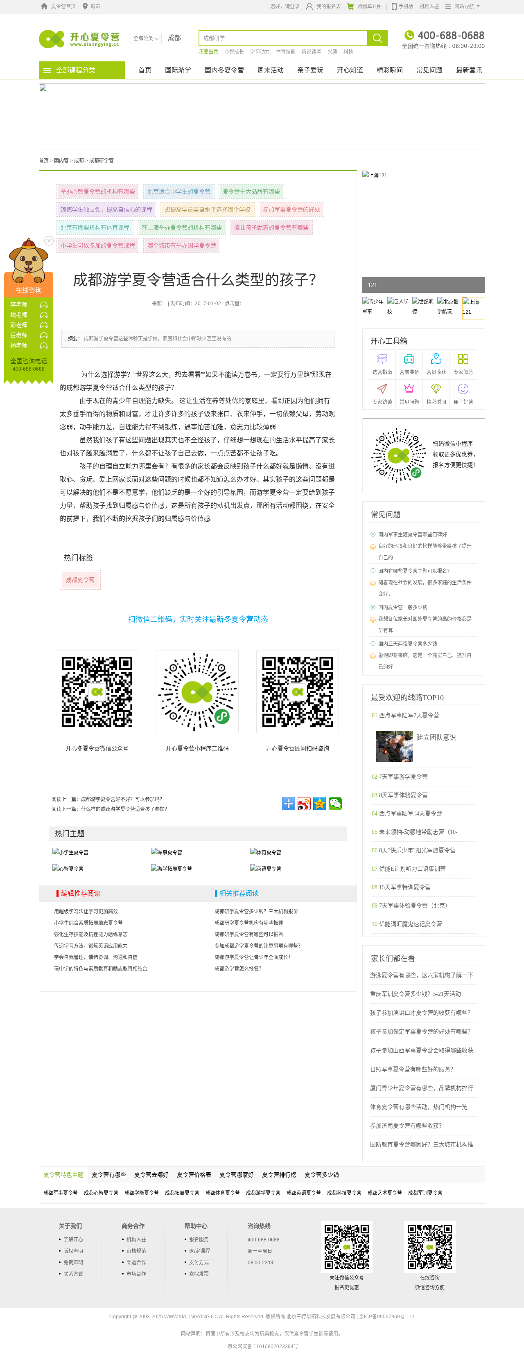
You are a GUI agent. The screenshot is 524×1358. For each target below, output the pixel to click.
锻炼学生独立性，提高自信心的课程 (106, 209)
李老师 (18, 304)
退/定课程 (199, 1251)
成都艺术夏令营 (385, 1193)
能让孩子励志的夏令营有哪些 (271, 227)
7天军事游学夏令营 (403, 777)
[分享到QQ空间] (319, 803)
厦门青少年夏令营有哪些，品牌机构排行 (421, 1088)
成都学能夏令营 (141, 1193)
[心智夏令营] (68, 869)
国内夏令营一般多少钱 (402, 607)
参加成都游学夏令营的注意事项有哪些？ (259, 946)
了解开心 (73, 1240)
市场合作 (136, 1274)
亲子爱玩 (310, 70)
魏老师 (18, 314)
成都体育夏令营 (223, 1193)
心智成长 (234, 52)
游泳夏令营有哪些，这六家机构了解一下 (421, 975)
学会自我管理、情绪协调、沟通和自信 (96, 957)
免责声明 (73, 1263)
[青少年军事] (377, 175)
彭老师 (18, 325)
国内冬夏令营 (224, 70)
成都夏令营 (80, 580)
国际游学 (178, 70)
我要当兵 (208, 52)
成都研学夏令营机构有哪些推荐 (249, 923)
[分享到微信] (335, 803)
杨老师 (18, 345)
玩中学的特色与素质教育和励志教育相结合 (100, 969)
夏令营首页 (63, 6)
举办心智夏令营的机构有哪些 (98, 191)
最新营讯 (469, 70)
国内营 (61, 161)
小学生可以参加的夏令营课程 (98, 245)
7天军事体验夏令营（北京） (415, 906)
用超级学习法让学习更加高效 (86, 911)
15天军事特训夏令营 (405, 887)
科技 (348, 52)
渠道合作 (136, 1263)
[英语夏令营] (265, 869)
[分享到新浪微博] (304, 803)
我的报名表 (328, 6)
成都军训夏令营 (425, 1193)
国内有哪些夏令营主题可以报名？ (415, 571)
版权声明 (73, 1251)
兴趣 (332, 52)
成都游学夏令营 (263, 1193)
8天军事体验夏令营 (403, 795)
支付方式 (199, 1263)
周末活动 (270, 70)
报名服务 (199, 1240)
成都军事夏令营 (60, 1193)
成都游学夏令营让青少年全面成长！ (254, 957)
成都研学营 (101, 161)
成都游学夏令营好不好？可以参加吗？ (123, 799)
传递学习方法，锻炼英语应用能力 (91, 946)
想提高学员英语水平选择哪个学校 (208, 209)
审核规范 (136, 1251)
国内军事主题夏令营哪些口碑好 (412, 535)
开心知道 (350, 70)
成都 (79, 161)
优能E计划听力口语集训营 (412, 869)
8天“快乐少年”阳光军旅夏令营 (417, 850)
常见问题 (429, 70)
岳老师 (18, 335)
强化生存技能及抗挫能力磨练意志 (91, 934)
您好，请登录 (285, 6)
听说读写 (311, 52)
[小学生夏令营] (70, 852)
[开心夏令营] (79, 39)
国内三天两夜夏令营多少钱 (407, 644)
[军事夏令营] (166, 852)
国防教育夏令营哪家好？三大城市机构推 (421, 1145)
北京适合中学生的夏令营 (178, 191)
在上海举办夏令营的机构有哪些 (182, 227)
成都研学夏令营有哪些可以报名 (249, 934)
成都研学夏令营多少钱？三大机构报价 (256, 911)
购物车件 (369, 6)
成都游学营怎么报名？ (239, 969)
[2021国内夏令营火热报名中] (262, 116)
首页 (144, 70)
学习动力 (260, 52)
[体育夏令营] (265, 852)
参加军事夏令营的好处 (291, 209)
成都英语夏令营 (304, 1193)
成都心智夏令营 (101, 1193)
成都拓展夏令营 (182, 1193)
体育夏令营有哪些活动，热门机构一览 (419, 1107)
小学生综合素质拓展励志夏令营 (88, 923)
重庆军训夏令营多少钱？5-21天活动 (415, 994)
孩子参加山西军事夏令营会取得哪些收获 (421, 1050)
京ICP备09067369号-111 (387, 1317)
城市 (95, 6)
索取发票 (199, 1274)
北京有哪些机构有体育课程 (95, 227)
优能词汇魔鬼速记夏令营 (410, 924)
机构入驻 (429, 6)
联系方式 (73, 1274)
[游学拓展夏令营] (171, 869)
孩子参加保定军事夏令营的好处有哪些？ (421, 1032)
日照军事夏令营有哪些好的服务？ (413, 1069)
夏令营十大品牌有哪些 (251, 191)
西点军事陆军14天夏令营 (410, 814)
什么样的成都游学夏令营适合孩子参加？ (125, 809)
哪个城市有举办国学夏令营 (181, 245)
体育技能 (286, 52)
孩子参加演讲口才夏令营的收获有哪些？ (421, 1013)
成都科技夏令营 (344, 1193)
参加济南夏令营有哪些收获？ (407, 1126)
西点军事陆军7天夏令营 (409, 715)
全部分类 (143, 38)
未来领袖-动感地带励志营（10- (418, 832)
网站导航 (464, 6)
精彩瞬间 (390, 70)
